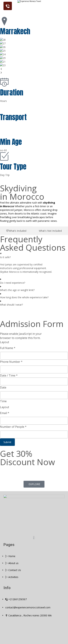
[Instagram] (39, 527)
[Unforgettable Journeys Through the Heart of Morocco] (33, 6)
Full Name (7, 348)
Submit (7, 442)
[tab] (16, 230)
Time (3, 401)
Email (4, 413)
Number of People (13, 427)
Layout (4, 342)
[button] (34, 69)
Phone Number (11, 362)
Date (3, 387)
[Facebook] (28, 527)
